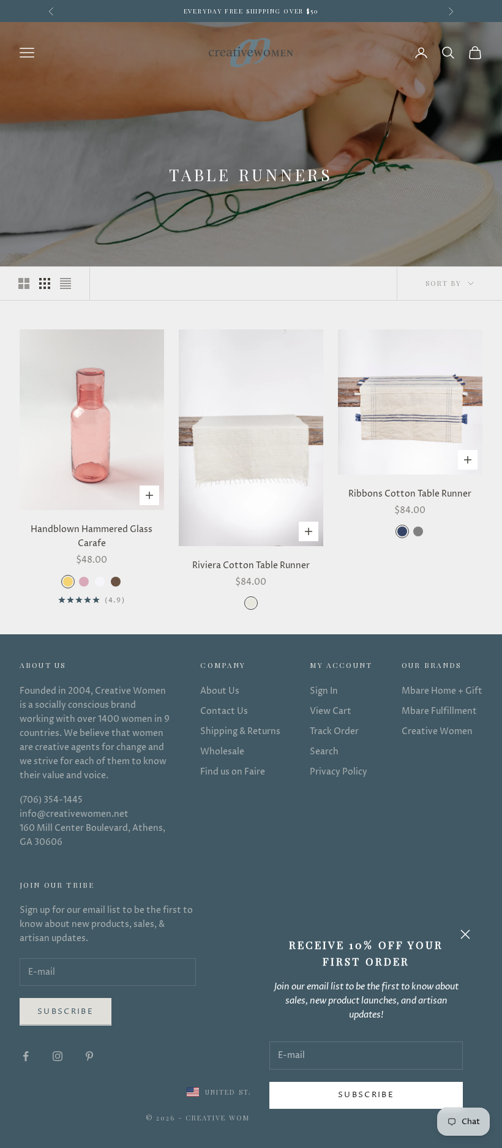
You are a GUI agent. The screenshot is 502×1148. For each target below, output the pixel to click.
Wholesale (222, 751)
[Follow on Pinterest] (89, 1056)
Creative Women (437, 731)
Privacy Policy (338, 772)
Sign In (324, 691)
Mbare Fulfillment (439, 711)
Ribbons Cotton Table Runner (409, 494)
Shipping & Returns (240, 731)
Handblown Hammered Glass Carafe (91, 536)
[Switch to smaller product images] (44, 283)
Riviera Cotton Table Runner (251, 565)
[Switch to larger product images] (23, 283)
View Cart (330, 711)
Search (324, 751)
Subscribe (366, 1094)
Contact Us (224, 711)
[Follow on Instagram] (57, 1056)
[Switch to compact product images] (65, 283)
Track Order (334, 731)
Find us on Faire (232, 772)
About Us (219, 691)
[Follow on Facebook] (26, 1056)
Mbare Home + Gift (442, 691)
